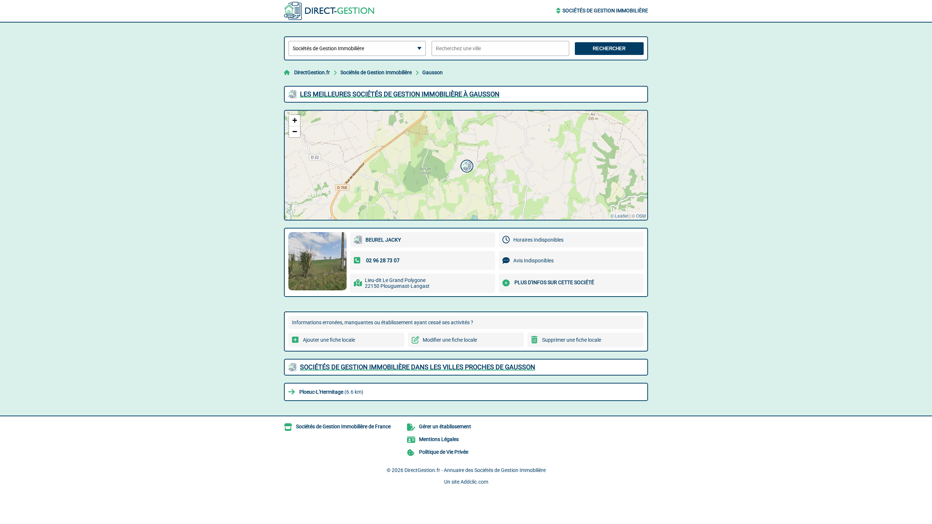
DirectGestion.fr (312, 72)
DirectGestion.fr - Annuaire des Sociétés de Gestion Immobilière (475, 470)
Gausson (432, 72)
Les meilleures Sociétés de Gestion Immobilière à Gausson (399, 94)
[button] (466, 165)
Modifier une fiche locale (450, 340)
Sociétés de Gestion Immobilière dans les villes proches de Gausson (417, 367)
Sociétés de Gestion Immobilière (605, 10)
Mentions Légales (439, 439)
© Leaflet (619, 216)
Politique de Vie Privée (443, 452)
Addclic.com (474, 482)
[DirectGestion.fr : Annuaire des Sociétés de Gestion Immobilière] (329, 11)
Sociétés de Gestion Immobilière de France (343, 426)
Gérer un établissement (445, 426)
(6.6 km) (331, 392)
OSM (641, 216)
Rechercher (609, 48)
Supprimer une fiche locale (571, 340)
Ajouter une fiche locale (329, 340)
